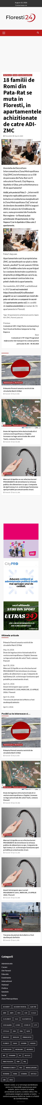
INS (4, 1055)
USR (4, 1080)
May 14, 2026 (16, 394)
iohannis (12, 1055)
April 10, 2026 (16, 898)
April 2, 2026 (16, 940)
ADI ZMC (6, 317)
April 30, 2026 (16, 442)
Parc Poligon (8, 1061)
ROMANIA (6, 1073)
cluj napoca (26, 1019)
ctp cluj (6, 1031)
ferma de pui (27, 1037)
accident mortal (20, 1007)
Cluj (16, 1019)
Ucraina (24, 1073)
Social (15, 75)
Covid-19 (27, 1025)
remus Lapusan (31, 1067)
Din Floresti (7, 75)
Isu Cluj (27, 1055)
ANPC (12, 1013)
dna (21, 1031)
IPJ (20, 1055)
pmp (18, 1061)
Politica (5, 988)
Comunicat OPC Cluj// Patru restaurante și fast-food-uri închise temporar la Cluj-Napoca (21, 327)
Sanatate (5, 992)
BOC (19, 1013)
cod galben (7, 1025)
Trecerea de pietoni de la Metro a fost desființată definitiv (19, 701)
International (7, 981)
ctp (35, 1025)
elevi (28, 1031)
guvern (23, 1043)
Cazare (4, 967)
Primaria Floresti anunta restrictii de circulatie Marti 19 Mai (18, 643)
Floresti (13, 317)
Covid (18, 1025)
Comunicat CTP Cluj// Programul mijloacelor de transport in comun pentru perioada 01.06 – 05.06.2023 (21, 339)
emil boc (6, 1037)
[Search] (38, 32)
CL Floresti (7, 1019)
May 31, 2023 (19, 136)
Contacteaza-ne (21, 5)
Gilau (15, 1043)
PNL (25, 1061)
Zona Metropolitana (25, 75)
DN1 (14, 1031)
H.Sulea (32, 1043)
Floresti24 (8, 136)
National (5, 985)
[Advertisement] (21, 52)
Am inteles (21, 1101)
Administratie (8, 382)
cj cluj (33, 1013)
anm (4, 1013)
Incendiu (30, 1049)
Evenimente (6, 978)
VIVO (11, 1080)
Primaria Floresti (9, 1067)
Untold (34, 1073)
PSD (20, 1067)
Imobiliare (19, 1049)
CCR (25, 1013)
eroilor (16, 1037)
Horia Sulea (7, 1049)
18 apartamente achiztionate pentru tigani (23, 315)
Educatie (5, 974)
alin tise (33, 1007)
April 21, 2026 (16, 492)
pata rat (20, 317)
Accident (6, 1007)
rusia (15, 1073)
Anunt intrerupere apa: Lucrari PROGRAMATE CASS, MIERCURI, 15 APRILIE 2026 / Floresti (21, 689)
